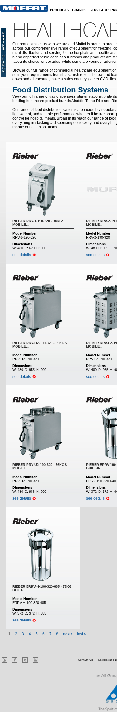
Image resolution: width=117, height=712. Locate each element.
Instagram (45, 660)
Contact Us (85, 659)
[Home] (24, 8)
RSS (4, 660)
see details (21, 255)
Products (59, 10)
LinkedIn (35, 660)
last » (81, 634)
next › (67, 634)
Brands (79, 10)
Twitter (25, 660)
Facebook (14, 660)
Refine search (3, 52)
